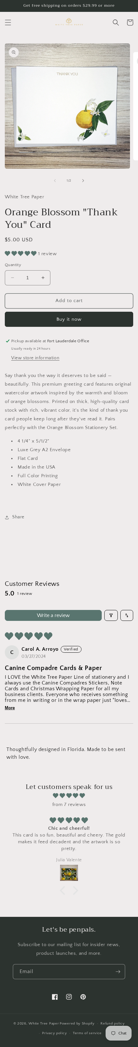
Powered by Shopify (77, 1023)
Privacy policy (54, 1033)
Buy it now (69, 319)
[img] (69, 795)
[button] (8, 22)
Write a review (53, 615)
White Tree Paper (44, 1023)
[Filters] (111, 615)
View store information (35, 358)
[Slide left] (55, 181)
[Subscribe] (118, 971)
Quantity (13, 265)
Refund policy (112, 1023)
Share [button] (18, 517)
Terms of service (87, 1033)
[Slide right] (83, 181)
